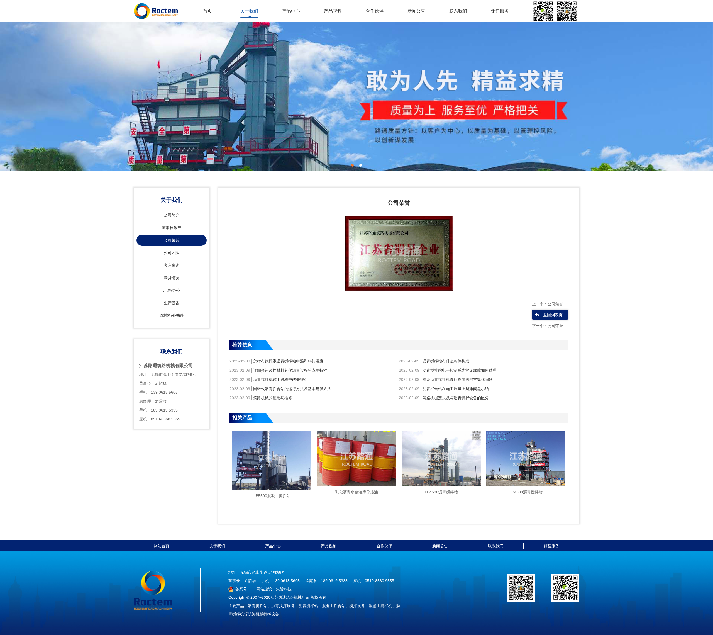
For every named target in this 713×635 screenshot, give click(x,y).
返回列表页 (553, 315)
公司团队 (171, 252)
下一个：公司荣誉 (547, 325)
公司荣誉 (171, 240)
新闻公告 (416, 11)
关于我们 (249, 11)
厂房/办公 (171, 290)
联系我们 (458, 11)
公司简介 (171, 215)
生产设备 (171, 303)
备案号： (243, 589)
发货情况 (171, 278)
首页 (207, 11)
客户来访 (171, 265)
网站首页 (161, 546)
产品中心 (291, 11)
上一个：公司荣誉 (547, 304)
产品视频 (333, 11)
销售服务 (500, 11)
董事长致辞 (171, 227)
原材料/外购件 (171, 315)
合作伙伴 (375, 11)
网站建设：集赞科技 (274, 589)
